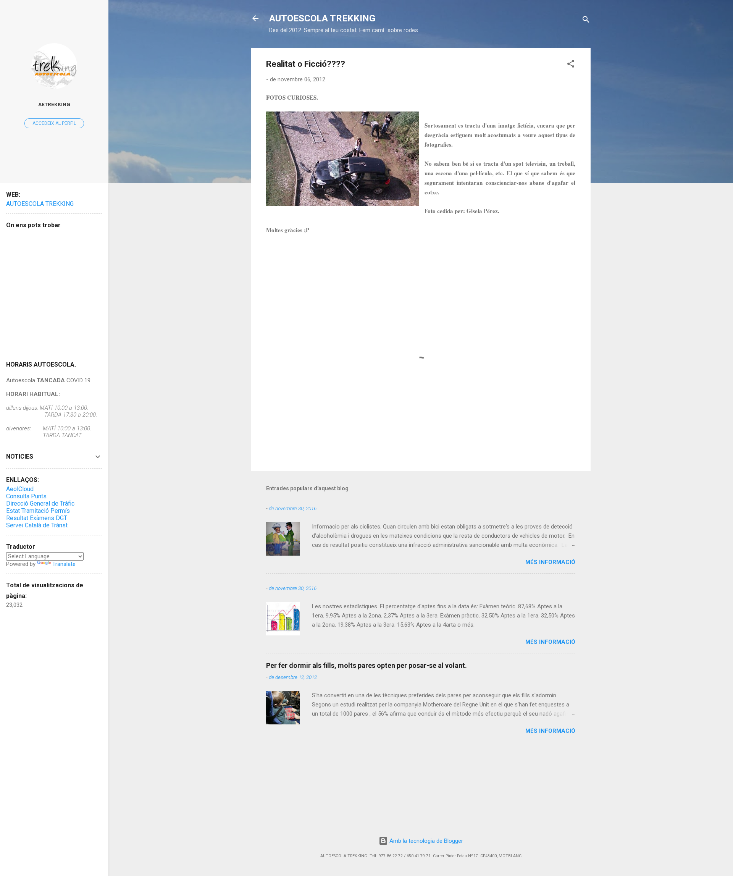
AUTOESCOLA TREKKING (322, 18)
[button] (570, 65)
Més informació (550, 562)
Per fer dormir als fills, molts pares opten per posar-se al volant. (366, 665)
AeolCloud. (20, 489)
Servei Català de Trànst (37, 525)
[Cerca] (586, 20)
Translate (64, 564)
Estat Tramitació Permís (38, 510)
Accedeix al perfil (54, 123)
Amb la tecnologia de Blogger (425, 840)
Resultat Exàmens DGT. (37, 518)
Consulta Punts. (27, 496)
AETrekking (54, 104)
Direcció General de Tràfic (40, 503)
